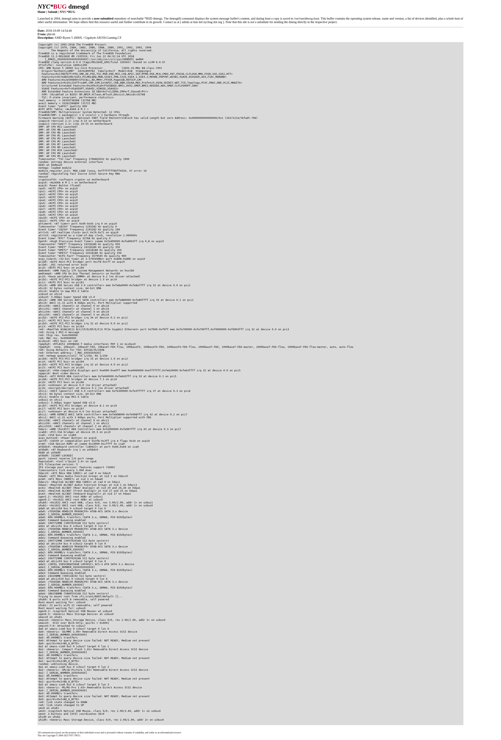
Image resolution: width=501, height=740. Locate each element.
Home (41, 12)
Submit (52, 12)
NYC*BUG (67, 12)
